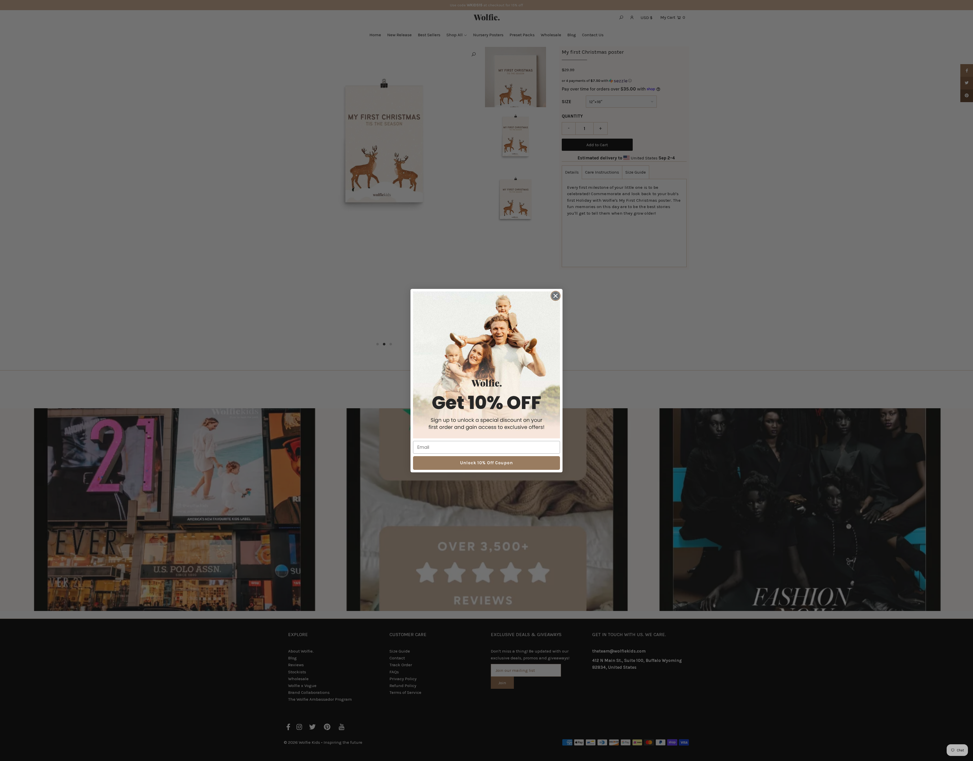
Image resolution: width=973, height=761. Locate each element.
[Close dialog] (555, 295)
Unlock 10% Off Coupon (486, 462)
